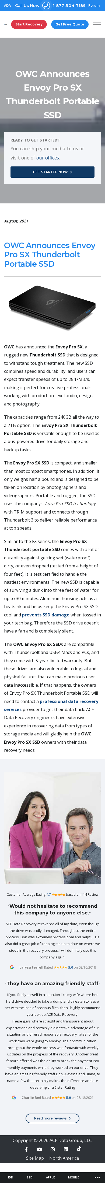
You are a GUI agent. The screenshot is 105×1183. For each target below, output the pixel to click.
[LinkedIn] (66, 1149)
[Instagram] (52, 1149)
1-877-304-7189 (50, 5)
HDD (10, 1177)
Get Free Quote (69, 24)
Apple (50, 1177)
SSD (30, 1177)
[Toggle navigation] (97, 1177)
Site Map (35, 1158)
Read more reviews (50, 1118)
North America (64, 1158)
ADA (7, 5)
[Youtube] (39, 1149)
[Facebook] (26, 1149)
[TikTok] (79, 1148)
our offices (47, 157)
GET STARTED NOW (50, 172)
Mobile (73, 1177)
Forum (94, 5)
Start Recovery (29, 24)
